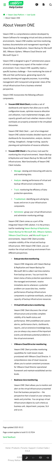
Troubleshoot (19, 199)
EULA (27, 451)
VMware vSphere (44, 232)
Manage (17, 171)
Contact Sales (43, 448)
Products (16, 448)
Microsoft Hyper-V (40, 235)
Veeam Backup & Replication (36, 228)
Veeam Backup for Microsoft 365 (22, 232)
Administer (18, 212)
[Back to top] (40, 457)
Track (16, 189)
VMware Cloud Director (18, 235)
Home (7, 448)
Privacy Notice (14, 460)
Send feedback (9, 437)
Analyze (17, 180)
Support (32, 448)
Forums (24, 448)
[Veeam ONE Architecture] (47, 457)
